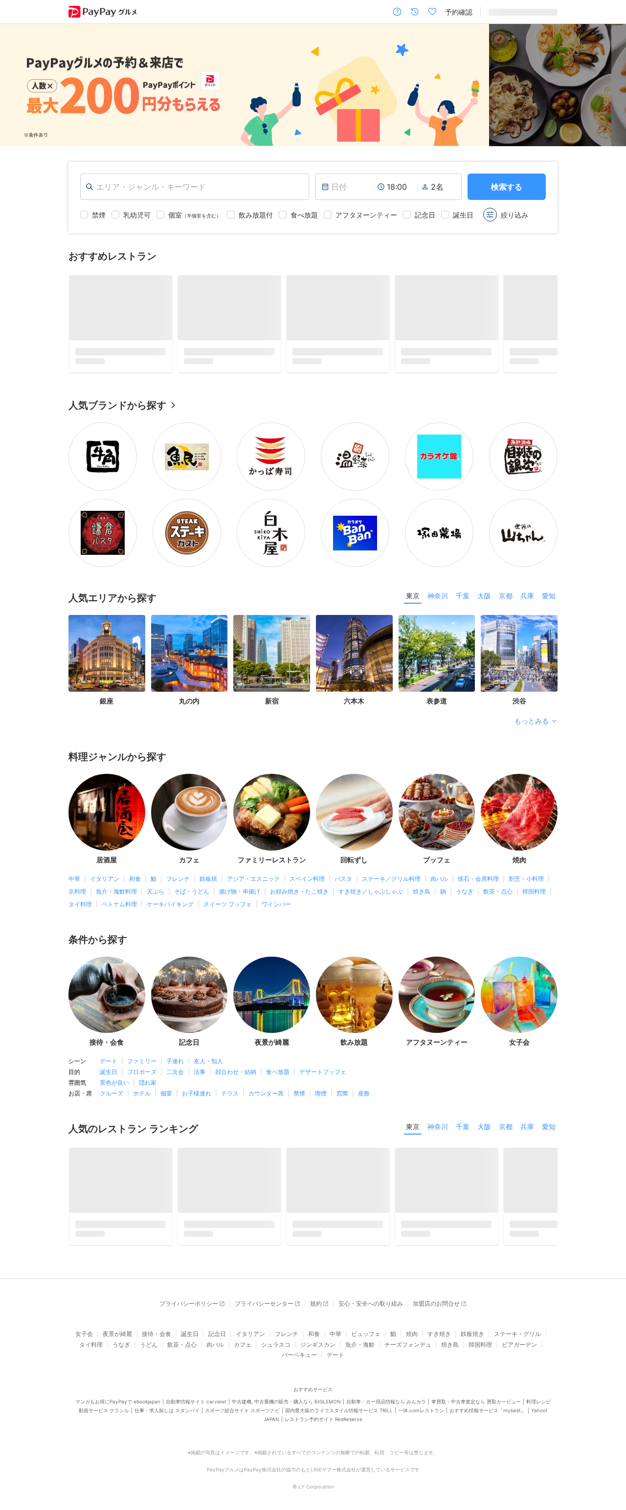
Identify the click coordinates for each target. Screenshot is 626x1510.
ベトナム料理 (119, 904)
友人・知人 (208, 1061)
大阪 (484, 595)
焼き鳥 (421, 891)
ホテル (142, 1093)
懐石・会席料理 (478, 878)
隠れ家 (147, 1082)
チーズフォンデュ (407, 1344)
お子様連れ (196, 1093)
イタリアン (104, 878)
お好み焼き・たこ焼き (299, 891)
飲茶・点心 (498, 891)
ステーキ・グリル (517, 1333)
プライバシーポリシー (188, 1303)
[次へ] (608, 85)
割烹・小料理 (526, 878)
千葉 (463, 595)
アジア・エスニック (253, 878)
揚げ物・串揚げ (239, 891)
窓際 (342, 1093)
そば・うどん (191, 891)
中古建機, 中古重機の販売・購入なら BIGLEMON (286, 1401)
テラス (230, 1093)
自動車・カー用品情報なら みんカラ (386, 1401)
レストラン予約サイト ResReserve (323, 1419)
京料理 (77, 891)
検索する (506, 187)
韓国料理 (534, 891)
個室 (166, 1093)
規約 (316, 1303)
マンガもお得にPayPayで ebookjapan (117, 1401)
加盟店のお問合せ (436, 1303)
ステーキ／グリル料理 (391, 878)
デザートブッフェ (322, 1071)
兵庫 (527, 595)
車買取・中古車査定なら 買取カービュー (476, 1401)
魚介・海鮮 (360, 1344)
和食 (135, 878)
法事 (199, 1071)
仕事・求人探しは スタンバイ (167, 1410)
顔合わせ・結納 (235, 1071)
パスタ (343, 878)
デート (108, 1061)
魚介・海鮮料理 (116, 891)
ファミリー (141, 1061)
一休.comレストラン (421, 1410)
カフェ (242, 1344)
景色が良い (114, 1082)
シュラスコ (276, 1344)
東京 (413, 595)
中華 (74, 878)
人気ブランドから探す (117, 405)
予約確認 (458, 12)
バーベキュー (299, 1354)
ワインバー (276, 904)
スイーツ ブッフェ (227, 904)
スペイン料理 (307, 878)
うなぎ (464, 891)
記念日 (217, 1333)
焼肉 (412, 1333)
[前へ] (17, 85)
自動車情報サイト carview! (196, 1401)
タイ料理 (80, 904)
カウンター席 (266, 1093)
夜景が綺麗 (117, 1333)
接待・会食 (156, 1333)
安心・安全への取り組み (370, 1303)
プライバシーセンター (264, 1303)
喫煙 (321, 1093)
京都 (506, 595)
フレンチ (178, 878)
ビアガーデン (519, 1344)
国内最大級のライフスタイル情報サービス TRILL (339, 1410)
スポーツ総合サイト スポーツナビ (242, 1410)
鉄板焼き (472, 1333)
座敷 (364, 1093)
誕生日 (108, 1071)
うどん (148, 1344)
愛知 (549, 595)
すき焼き (439, 1333)
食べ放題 (278, 1071)
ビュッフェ (365, 1333)
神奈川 (437, 595)
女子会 (84, 1333)
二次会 (175, 1071)
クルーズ (111, 1093)
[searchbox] (194, 187)
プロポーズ (141, 1071)
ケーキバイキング (170, 904)
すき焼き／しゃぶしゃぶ (370, 891)
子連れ (175, 1061)
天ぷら (155, 891)
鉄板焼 (208, 878)
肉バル (439, 878)
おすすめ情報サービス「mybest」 (487, 1410)
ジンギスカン (317, 1344)
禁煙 (299, 1093)
